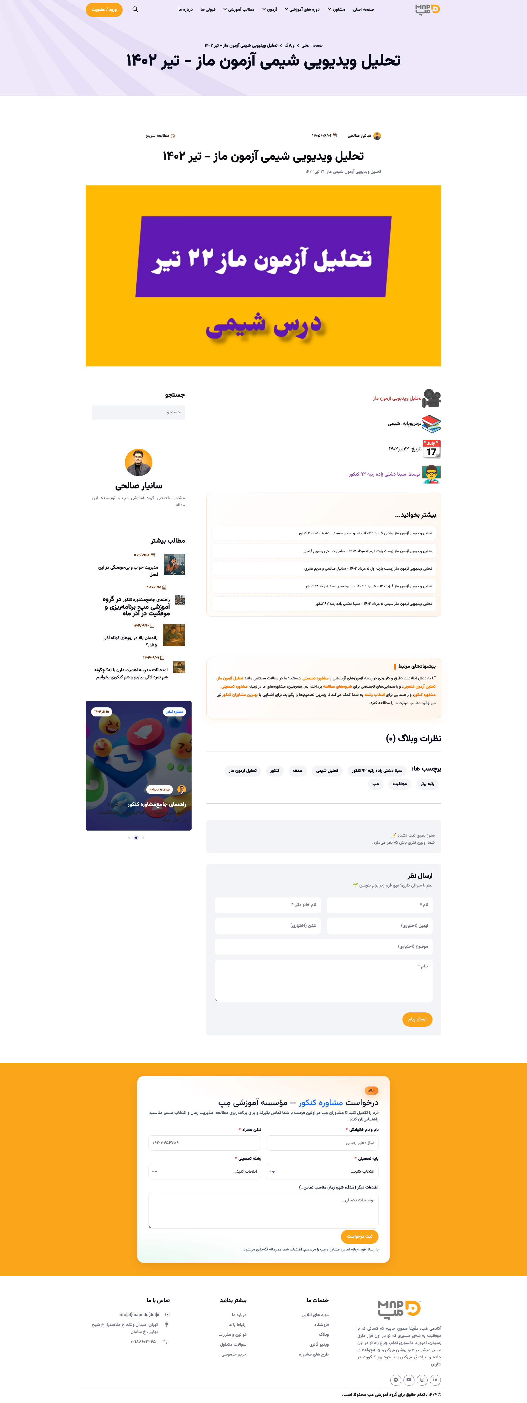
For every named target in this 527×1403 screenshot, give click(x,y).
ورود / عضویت (104, 9)
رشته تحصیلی (248, 1159)
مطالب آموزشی (240, 9)
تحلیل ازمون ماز (243, 770)
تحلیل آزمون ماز (230, 678)
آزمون (271, 9)
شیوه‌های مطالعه (337, 687)
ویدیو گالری (319, 1344)
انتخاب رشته (375, 695)
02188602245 (143, 1342)
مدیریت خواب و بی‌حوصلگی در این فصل (128, 571)
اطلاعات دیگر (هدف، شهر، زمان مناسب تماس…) (339, 1187)
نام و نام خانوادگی (362, 1130)
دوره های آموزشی (304, 9)
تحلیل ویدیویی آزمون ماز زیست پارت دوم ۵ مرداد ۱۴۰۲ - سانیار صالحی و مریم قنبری (368, 551)
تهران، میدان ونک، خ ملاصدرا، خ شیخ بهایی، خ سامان (125, 1329)
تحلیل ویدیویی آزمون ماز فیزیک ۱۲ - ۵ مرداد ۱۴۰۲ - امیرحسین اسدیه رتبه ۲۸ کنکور (368, 586)
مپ (375, 784)
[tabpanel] (139, 758)
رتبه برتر (427, 784)
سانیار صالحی (359, 136)
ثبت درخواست (359, 1236)
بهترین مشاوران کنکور (240, 695)
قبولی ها (208, 9)
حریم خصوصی (234, 1354)
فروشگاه (321, 1325)
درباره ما (185, 9)
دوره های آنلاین (315, 1315)
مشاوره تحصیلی (315, 678)
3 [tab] (129, 838)
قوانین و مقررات (232, 1334)
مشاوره (338, 9)
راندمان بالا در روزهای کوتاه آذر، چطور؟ (130, 642)
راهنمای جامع (158, 600)
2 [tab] (136, 838)
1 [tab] (143, 838)
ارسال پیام (417, 1019)
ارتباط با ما (237, 1325)
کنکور (274, 770)
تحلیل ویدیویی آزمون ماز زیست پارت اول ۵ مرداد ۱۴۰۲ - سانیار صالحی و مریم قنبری (368, 569)
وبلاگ (290, 46)
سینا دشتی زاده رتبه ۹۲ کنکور (377, 770)
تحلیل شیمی (327, 770)
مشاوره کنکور (425, 695)
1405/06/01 (322, 136)
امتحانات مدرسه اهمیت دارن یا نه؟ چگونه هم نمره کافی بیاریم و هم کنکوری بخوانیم (131, 674)
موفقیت (400, 784)
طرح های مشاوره (314, 1354)
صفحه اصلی (363, 9)
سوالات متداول (233, 1344)
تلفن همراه (250, 1130)
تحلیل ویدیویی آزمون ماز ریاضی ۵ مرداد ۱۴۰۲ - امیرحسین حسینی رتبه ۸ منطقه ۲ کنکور (365, 533)
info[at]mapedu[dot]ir (139, 1315)
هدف (297, 770)
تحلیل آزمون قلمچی (419, 687)
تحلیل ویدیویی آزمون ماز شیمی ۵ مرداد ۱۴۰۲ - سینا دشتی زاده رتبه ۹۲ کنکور (374, 604)
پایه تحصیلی (367, 1159)
